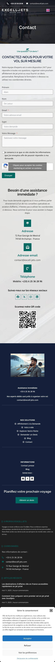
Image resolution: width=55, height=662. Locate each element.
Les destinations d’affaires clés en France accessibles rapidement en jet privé (25, 585)
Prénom (5, 87)
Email (4, 110)
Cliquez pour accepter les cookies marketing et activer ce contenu (27, 166)
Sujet (4, 121)
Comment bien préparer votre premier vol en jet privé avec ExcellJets (25, 597)
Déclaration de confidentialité (27, 658)
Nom (4, 98)
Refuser (27, 645)
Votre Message (8, 133)
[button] (51, 610)
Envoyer (8, 175)
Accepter (28, 638)
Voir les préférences (28, 652)
